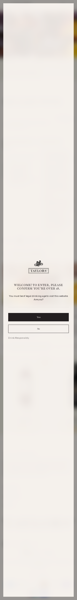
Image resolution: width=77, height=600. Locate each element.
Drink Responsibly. (18, 337)
